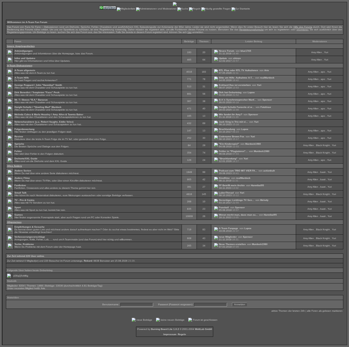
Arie (266, 70)
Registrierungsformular (251, 29)
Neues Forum (226, 51)
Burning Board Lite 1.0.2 (165, 329)
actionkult (269, 170)
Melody (264, 200)
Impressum (169, 334)
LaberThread (226, 192)
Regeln (182, 334)
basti (322, 172)
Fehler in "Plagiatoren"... (233, 151)
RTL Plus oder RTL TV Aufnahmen (238, 70)
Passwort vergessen (181, 304)
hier (190, 32)
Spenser (267, 99)
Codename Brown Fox (231, 136)
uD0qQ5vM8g (20, 275)
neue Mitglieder (228, 237)
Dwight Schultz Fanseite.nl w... (236, 107)
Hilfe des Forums (302, 27)
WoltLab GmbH (203, 329)
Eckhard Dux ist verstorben (235, 85)
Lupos (251, 92)
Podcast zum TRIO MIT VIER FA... (238, 170)
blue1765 (246, 51)
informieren (303, 29)
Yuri (326, 52)
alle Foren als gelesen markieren (325, 311)
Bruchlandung (227, 129)
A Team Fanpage (228, 228)
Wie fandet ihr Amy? (230, 114)
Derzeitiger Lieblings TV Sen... (236, 200)
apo (323, 71)
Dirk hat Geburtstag (230, 92)
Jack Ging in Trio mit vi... (233, 121)
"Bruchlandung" (228, 158)
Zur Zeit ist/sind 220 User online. (26, 256)
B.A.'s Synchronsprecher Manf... (237, 99)
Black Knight (323, 145)
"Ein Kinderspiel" (229, 144)
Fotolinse (265, 107)
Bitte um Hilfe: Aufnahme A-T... (236, 77)
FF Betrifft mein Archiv (232, 185)
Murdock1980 (253, 144)
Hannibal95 (257, 185)
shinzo (237, 58)
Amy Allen (316, 52)
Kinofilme (224, 178)
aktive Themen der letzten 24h (288, 311)
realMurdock (267, 77)
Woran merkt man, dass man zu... (238, 214)
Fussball (224, 207)
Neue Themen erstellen (232, 244)
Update (223, 58)
